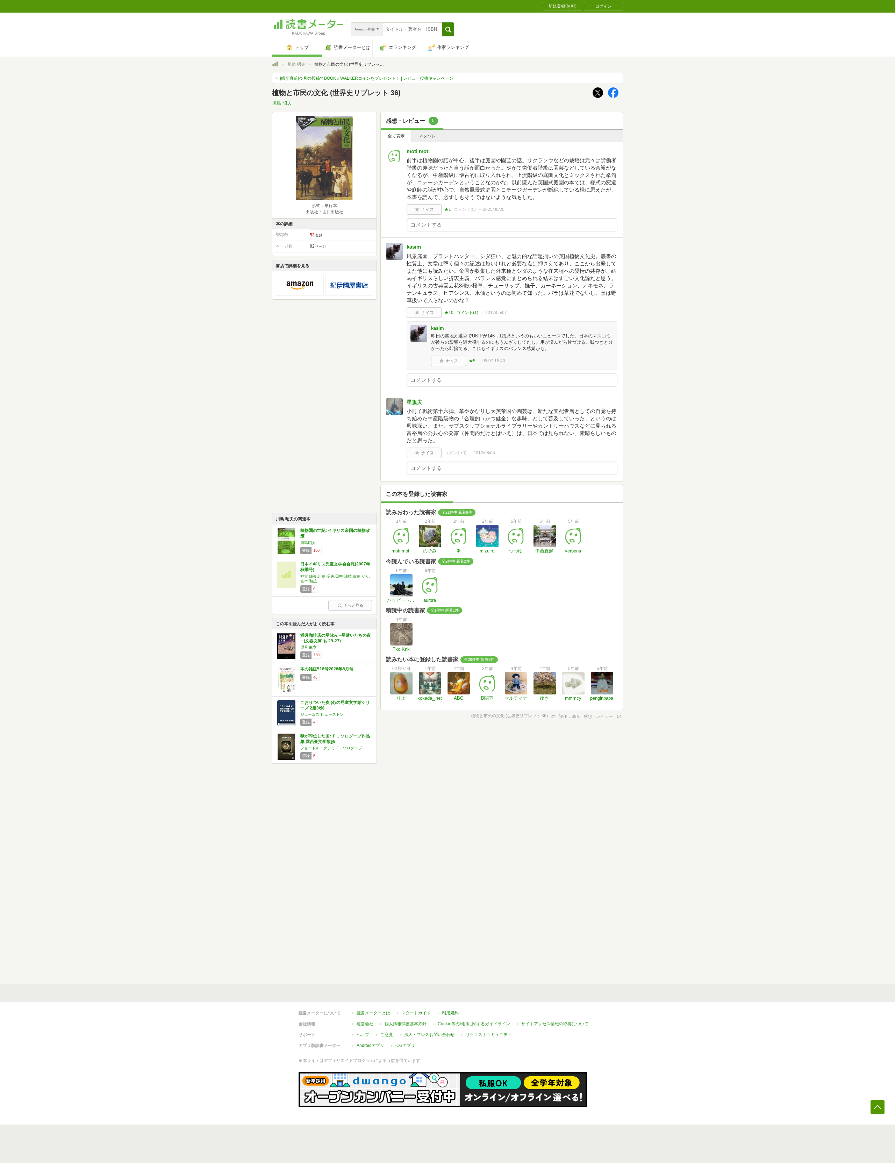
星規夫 (414, 402)
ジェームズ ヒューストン (322, 714)
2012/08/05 (484, 453)
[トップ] (275, 65)
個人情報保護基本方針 (406, 1024)
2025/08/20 (493, 209)
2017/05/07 (496, 313)
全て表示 (396, 136)
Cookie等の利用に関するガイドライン (474, 1024)
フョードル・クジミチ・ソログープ (331, 748)
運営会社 (365, 1024)
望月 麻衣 (308, 647)
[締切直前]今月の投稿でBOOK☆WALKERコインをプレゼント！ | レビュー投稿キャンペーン (366, 78)
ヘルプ (363, 1035)
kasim (414, 247)
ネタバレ (427, 136)
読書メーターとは (373, 1013)
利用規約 (450, 1013)
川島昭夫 (308, 543)
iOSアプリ (405, 1045)
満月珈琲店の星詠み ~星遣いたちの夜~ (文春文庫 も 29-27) (335, 638)
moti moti (418, 151)
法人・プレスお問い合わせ (429, 1035)
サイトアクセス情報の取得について (554, 1024)
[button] (448, 29)
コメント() (465, 209)
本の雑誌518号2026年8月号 (326, 668)
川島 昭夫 (296, 64)
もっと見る (353, 605)
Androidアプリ (370, 1045)
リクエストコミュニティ (489, 1035)
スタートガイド (416, 1013)
